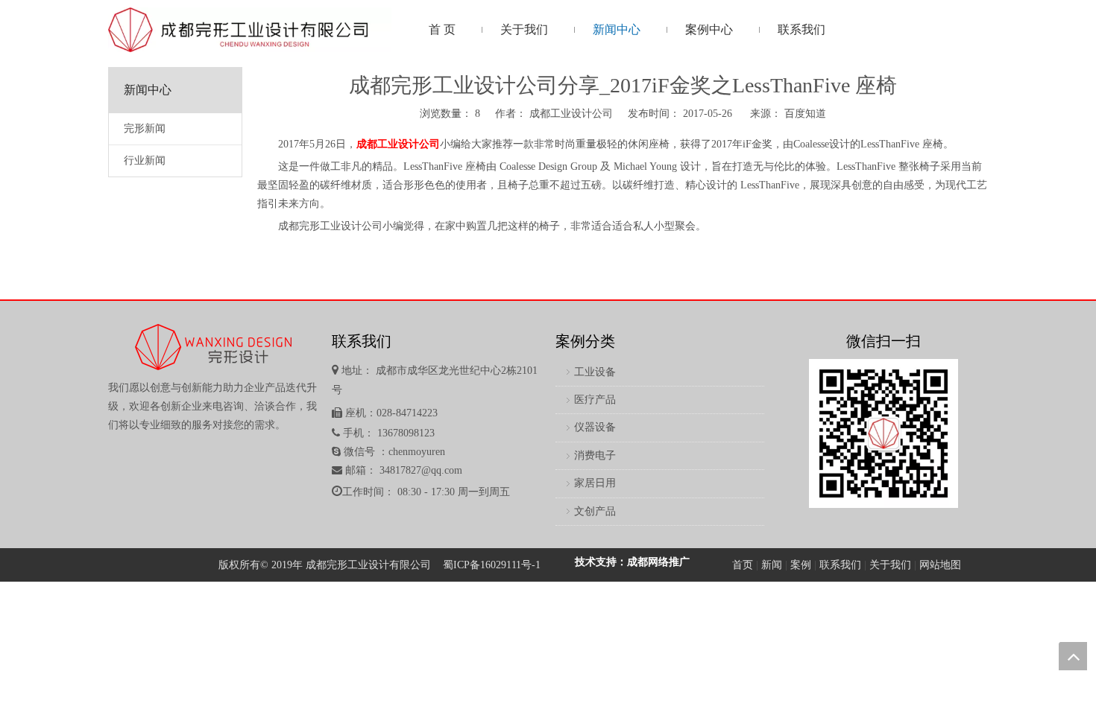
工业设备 (595, 372)
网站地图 (940, 564)
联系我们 (840, 564)
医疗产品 (595, 399)
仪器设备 (595, 427)
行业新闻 (145, 160)
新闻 (771, 564)
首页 (742, 564)
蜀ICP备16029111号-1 (492, 564)
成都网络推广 (658, 562)
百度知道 (805, 113)
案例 (800, 564)
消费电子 (595, 455)
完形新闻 (145, 128)
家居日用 (595, 483)
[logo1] (249, 29)
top (1073, 656)
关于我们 (890, 564)
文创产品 (595, 511)
